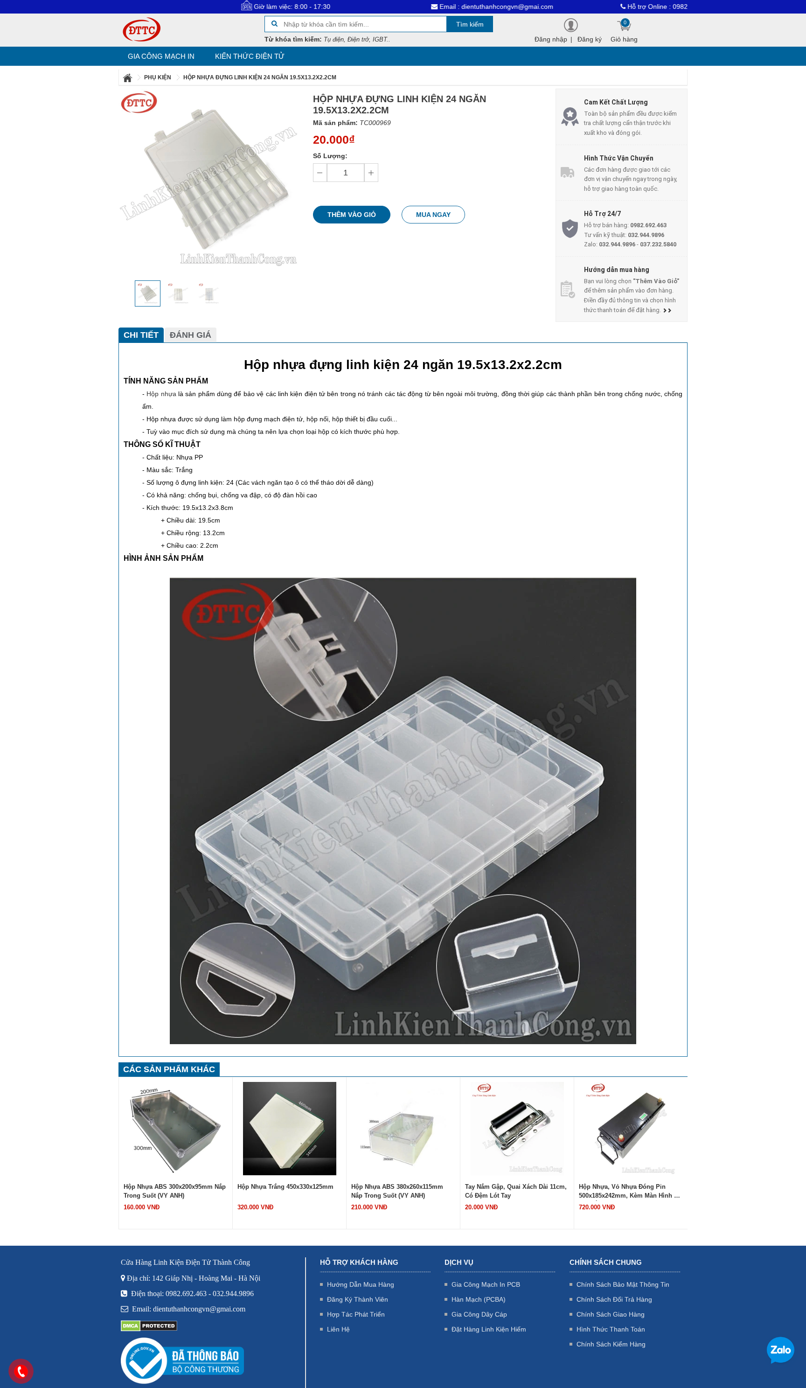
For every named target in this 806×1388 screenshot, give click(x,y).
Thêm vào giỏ (351, 214)
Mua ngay (433, 214)
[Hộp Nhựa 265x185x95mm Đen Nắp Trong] (631, 1128)
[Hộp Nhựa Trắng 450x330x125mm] (175, 1128)
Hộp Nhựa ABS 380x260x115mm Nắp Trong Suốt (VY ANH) (283, 1191)
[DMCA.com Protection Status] (149, 1325)
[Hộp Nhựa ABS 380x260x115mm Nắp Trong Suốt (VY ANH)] (289, 1128)
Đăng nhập (551, 39)
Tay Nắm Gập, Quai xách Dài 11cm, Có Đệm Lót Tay (402, 1191)
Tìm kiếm (470, 24)
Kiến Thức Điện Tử (250, 56)
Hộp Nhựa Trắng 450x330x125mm (172, 1186)
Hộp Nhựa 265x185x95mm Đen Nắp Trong (629, 1191)
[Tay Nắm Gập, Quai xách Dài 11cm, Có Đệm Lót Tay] (403, 1128)
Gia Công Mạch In (161, 56)
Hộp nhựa (161, 394)
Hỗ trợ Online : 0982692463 (610, 6)
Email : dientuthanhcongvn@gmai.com (437, 6)
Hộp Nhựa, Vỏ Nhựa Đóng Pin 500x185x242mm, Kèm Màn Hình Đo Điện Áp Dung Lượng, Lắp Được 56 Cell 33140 (516, 1192)
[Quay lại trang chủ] (128, 77)
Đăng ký (589, 39)
